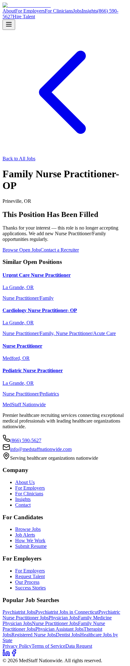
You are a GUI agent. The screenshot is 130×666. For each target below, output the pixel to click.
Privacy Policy (17, 646)
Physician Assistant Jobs (59, 629)
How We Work (30, 540)
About (9, 11)
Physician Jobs (63, 617)
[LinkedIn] (6, 654)
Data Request (78, 646)
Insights (89, 11)
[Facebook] (14, 654)
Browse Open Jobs (21, 250)
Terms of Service (48, 646)
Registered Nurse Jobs (33, 634)
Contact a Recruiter (59, 250)
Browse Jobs (28, 529)
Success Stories (30, 587)
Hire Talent (24, 16)
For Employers (30, 11)
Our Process (27, 582)
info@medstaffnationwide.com (41, 449)
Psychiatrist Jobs (19, 612)
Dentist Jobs (68, 634)
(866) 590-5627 (25, 440)
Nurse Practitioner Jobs (55, 623)
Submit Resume (31, 546)
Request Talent (30, 576)
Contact (23, 505)
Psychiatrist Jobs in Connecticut (66, 612)
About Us (25, 482)
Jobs (77, 11)
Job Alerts (25, 535)
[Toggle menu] (9, 25)
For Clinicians (59, 11)
